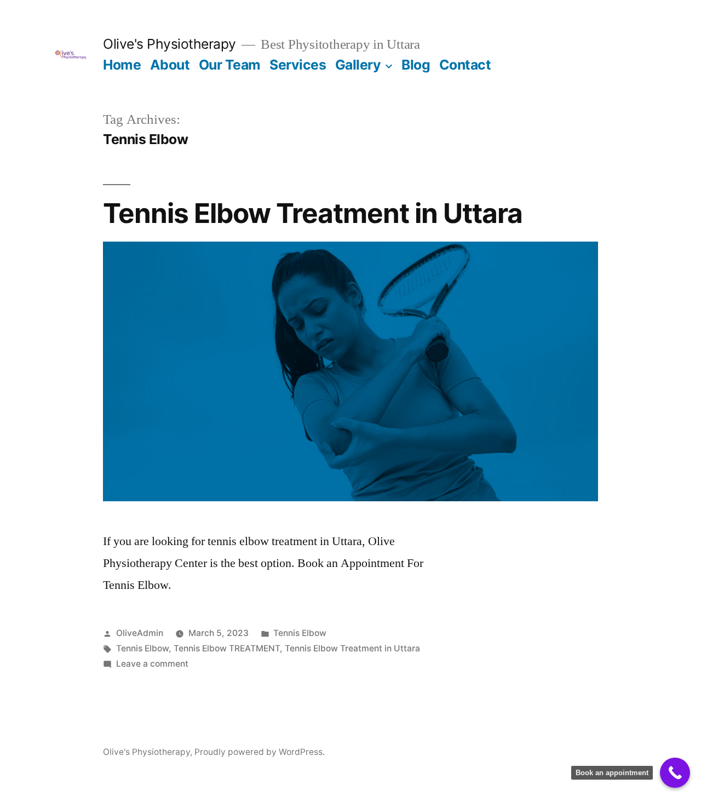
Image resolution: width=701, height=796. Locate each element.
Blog (415, 64)
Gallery (358, 64)
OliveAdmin (139, 633)
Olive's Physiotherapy (169, 44)
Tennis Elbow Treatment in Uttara (312, 213)
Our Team (230, 64)
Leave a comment (152, 663)
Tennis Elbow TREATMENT (227, 648)
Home (122, 64)
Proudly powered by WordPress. (259, 752)
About (170, 64)
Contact (465, 64)
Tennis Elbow (299, 633)
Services (297, 64)
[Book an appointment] (675, 773)
